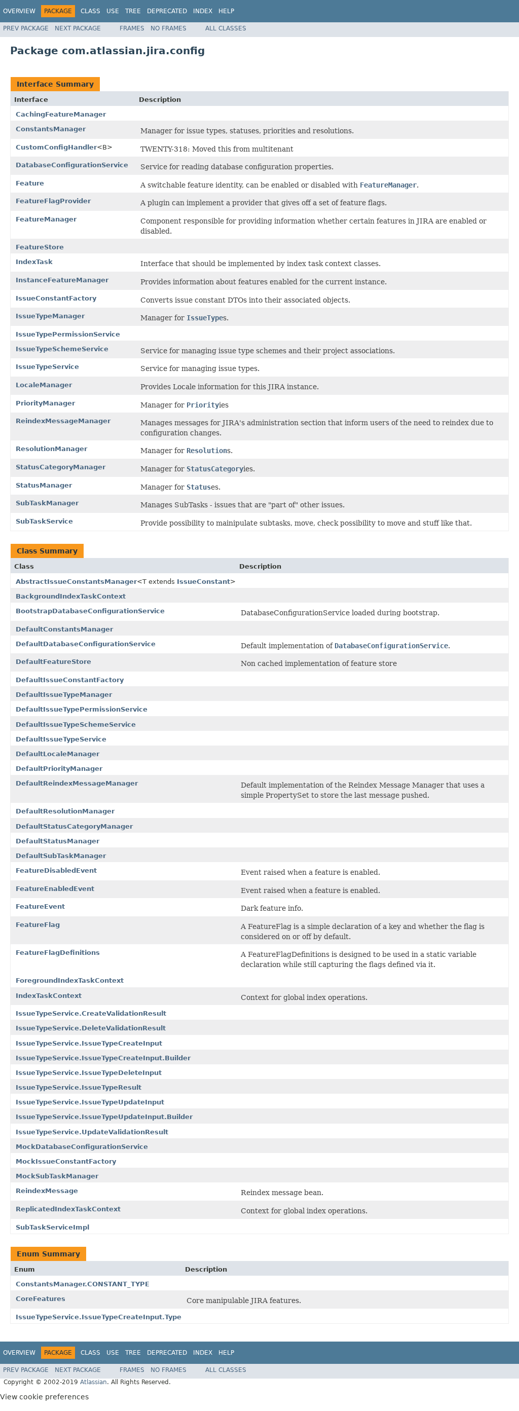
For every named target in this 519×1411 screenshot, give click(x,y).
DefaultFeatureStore (53, 661)
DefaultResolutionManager (65, 811)
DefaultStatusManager (57, 841)
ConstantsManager (51, 129)
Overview (19, 11)
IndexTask (34, 262)
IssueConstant (203, 581)
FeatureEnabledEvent (55, 889)
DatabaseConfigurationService (72, 165)
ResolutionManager (51, 449)
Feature (30, 183)
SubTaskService (44, 521)
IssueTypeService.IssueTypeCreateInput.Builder (103, 1058)
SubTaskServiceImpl (52, 1227)
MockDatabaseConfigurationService (82, 1146)
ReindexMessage (47, 1191)
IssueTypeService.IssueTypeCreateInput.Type (98, 1317)
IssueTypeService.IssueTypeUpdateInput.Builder (104, 1117)
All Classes (225, 28)
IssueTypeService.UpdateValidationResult (92, 1132)
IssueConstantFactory (56, 298)
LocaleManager (44, 385)
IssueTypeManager (50, 316)
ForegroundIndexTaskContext (70, 980)
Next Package (78, 28)
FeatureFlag (38, 925)
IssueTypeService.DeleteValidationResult (91, 1028)
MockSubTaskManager (57, 1176)
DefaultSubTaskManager (61, 856)
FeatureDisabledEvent (56, 870)
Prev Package (26, 28)
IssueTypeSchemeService (62, 349)
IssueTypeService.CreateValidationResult (91, 1013)
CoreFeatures (40, 1299)
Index (202, 11)
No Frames (169, 28)
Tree (133, 11)
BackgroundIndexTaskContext (71, 596)
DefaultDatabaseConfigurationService (86, 644)
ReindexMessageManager (63, 421)
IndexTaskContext (49, 995)
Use (112, 11)
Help (226, 11)
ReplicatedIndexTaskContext (68, 1209)
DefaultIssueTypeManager (64, 694)
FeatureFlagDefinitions (58, 952)
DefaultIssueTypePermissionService (81, 709)
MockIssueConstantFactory (66, 1161)
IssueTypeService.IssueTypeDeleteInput (89, 1072)
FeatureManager (46, 219)
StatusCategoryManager (60, 467)
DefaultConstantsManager (64, 629)
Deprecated (167, 11)
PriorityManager (45, 403)
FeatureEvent (40, 906)
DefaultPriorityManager (59, 768)
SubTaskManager (47, 503)
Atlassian (93, 1382)
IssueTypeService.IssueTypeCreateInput (89, 1043)
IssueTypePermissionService (68, 334)
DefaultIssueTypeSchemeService (76, 724)
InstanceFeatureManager (62, 280)
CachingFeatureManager (61, 114)
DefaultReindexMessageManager (77, 783)
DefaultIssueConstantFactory (70, 680)
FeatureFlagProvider (53, 201)
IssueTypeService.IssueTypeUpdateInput (90, 1102)
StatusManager (44, 485)
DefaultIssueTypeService (61, 739)
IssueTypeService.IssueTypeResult (78, 1087)
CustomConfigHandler (56, 147)
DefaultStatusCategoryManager (74, 826)
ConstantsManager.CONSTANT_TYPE (83, 1284)
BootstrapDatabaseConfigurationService (90, 611)
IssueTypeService (47, 366)
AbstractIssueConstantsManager (76, 581)
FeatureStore (40, 247)
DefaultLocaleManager (57, 754)
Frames (132, 28)
